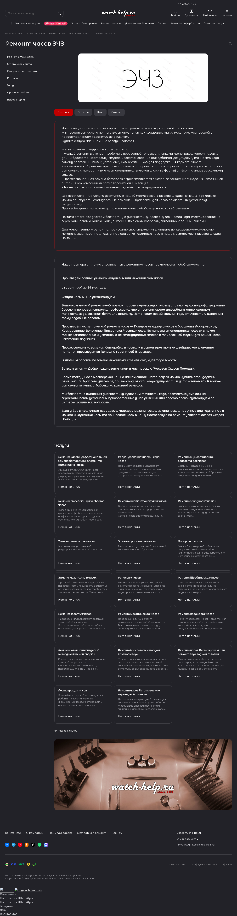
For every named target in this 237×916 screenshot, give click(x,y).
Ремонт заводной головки (197, 501)
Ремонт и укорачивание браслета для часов (196, 458)
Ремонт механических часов (138, 613)
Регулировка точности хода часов (139, 458)
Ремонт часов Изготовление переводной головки (139, 692)
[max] (46, 845)
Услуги (12, 85)
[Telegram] (14, 845)
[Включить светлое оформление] (230, 4)
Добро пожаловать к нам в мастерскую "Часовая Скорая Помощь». (141, 368)
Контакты (13, 832)
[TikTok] (33, 845)
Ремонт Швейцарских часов (198, 577)
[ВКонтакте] (7, 845)
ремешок (69, 381)
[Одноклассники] (26, 845)
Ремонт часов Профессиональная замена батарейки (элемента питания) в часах (82, 460)
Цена (100, 112)
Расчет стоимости (20, 56)
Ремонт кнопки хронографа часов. (142, 501)
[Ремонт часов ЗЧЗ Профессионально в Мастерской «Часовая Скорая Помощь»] (143, 77)
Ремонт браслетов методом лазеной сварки (139, 652)
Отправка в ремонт (91, 832)
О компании (35, 832)
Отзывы (116, 112)
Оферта (227, 864)
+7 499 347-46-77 (188, 3)
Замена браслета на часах (137, 541)
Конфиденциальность (204, 864)
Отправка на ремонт (22, 71)
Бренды (117, 832)
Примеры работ (18, 92)
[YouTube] (20, 845)
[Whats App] (39, 845)
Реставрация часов (72, 690)
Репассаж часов (129, 577)
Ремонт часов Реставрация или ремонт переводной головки (201, 652)
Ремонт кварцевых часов (196, 613)
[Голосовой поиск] (51, 13)
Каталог (13, 78)
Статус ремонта (19, 63)
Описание (64, 112)
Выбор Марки (16, 99)
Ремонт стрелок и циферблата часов (81, 503)
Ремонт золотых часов (74, 613)
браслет (90, 381)
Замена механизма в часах (77, 577)
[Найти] (59, 13)
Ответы (83, 112)
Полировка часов (190, 541)
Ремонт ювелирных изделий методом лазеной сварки (78, 652)
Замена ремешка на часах (76, 541)
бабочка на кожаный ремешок (119, 385)
